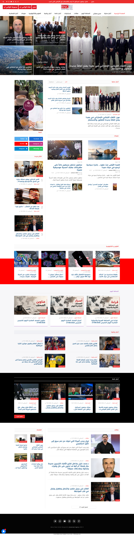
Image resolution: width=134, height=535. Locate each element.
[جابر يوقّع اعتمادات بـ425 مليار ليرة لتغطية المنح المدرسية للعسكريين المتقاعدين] (36, 457)
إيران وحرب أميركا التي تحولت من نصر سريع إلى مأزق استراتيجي (70, 442)
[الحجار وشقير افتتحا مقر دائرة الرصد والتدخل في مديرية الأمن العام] (16, 30)
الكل (66, 82)
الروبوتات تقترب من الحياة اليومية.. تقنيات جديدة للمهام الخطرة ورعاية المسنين (27, 276)
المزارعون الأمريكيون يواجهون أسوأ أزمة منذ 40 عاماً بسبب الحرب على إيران (21, 466)
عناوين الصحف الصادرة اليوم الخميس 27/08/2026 (31, 321)
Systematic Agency (74, 527)
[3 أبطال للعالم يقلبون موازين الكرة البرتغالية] (55, 343)
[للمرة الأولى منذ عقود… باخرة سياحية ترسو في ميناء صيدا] (102, 150)
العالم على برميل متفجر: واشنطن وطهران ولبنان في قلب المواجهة (27, 235)
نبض (34, 7)
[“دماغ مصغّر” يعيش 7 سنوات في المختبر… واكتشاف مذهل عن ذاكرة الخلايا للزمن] (53, 259)
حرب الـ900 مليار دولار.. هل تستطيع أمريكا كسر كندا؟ (27, 408)
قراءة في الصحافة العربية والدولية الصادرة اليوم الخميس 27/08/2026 (104, 321)
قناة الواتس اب (25, 7)
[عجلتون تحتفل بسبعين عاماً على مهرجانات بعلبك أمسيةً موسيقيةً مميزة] (65, 150)
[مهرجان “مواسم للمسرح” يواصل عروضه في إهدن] (115, 186)
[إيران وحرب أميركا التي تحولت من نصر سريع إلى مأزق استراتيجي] (105, 444)
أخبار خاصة (58, 13)
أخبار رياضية (47, 13)
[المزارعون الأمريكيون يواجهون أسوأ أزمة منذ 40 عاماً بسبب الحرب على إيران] (20, 457)
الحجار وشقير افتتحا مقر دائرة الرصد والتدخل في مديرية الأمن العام (17, 39)
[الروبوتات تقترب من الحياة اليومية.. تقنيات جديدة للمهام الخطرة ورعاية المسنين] (26, 259)
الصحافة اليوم (85, 13)
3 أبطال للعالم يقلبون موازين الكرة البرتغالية (30, 345)
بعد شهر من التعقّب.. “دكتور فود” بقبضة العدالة (27, 208)
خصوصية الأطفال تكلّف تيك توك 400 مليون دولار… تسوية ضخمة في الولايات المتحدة (80, 276)
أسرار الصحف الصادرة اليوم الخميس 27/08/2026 (71, 321)
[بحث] (3, 1)
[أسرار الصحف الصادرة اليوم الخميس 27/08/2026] (67, 305)
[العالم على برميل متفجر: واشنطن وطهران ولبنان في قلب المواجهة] (28, 223)
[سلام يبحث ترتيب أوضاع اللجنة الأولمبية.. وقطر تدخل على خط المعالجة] (109, 360)
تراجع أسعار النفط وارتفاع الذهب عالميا (21, 447)
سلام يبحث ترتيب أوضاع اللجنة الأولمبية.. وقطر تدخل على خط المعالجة (86, 362)
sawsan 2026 (28, 42)
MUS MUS (129, 72)
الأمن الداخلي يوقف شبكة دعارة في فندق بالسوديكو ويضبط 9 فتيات (27, 180)
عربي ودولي (97, 13)
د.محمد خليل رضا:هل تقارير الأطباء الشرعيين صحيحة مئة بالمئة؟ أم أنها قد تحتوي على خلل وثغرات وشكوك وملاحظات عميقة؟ (68, 466)
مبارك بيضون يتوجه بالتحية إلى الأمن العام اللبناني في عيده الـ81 (50, 68)
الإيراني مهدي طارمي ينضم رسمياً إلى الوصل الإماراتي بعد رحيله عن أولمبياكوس (28, 362)
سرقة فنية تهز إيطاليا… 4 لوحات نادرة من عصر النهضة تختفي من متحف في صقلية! (60, 186)
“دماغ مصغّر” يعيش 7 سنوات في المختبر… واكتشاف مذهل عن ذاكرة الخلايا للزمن (54, 276)
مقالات (76, 13)
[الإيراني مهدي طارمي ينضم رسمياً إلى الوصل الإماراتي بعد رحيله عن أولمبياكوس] (55, 360)
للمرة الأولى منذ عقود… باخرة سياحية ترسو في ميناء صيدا (103, 166)
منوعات (23, 13)
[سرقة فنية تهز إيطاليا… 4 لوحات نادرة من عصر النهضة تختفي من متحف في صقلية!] (77, 186)
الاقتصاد (39, 430)
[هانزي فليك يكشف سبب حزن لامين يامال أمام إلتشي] (109, 343)
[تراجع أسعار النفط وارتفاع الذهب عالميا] (20, 438)
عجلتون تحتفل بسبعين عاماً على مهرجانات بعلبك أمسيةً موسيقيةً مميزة (67, 167)
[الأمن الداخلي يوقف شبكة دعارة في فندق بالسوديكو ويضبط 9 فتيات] (28, 169)
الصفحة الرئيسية (119, 13)
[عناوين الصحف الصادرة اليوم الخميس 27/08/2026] (31, 305)
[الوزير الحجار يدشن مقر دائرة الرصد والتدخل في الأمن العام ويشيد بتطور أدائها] (50, 30)
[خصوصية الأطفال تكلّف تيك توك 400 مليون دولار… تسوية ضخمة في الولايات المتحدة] (80, 259)
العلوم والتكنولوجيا (35, 13)
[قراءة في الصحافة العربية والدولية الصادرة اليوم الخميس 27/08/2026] (103, 305)
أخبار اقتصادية (13, 13)
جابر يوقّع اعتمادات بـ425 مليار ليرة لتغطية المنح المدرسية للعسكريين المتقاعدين (37, 466)
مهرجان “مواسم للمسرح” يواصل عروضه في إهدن (98, 185)
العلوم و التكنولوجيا (112, 246)
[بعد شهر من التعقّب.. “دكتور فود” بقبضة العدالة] (28, 196)
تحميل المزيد (84, 507)
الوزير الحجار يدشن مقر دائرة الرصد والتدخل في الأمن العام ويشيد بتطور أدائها (50, 37)
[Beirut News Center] (67, 7)
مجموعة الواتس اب (10, 7)
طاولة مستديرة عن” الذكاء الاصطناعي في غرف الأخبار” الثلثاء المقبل (108, 276)
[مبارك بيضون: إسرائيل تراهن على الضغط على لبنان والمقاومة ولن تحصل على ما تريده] (80, 392)
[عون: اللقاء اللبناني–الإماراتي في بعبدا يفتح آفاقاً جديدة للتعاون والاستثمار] (100, 45)
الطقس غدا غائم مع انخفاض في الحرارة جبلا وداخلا (19, 68)
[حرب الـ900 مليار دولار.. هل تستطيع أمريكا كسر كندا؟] (26, 392)
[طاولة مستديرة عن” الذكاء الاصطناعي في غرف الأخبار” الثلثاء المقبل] (108, 259)
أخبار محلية (107, 13)
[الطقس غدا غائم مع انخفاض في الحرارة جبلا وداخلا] (16, 60)
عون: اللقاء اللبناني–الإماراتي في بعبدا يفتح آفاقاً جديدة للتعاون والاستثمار (100, 67)
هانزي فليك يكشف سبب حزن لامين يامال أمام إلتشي (84, 345)
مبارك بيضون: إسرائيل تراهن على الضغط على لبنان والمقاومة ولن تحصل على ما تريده (81, 408)
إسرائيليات (67, 13)
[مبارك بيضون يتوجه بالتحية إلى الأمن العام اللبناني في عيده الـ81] (50, 60)
